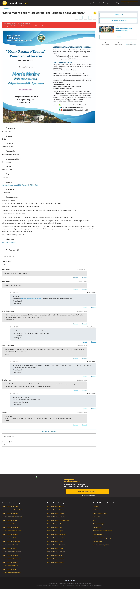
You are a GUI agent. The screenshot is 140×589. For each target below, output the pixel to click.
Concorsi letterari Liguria (55, 530)
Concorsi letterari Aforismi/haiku (12, 510)
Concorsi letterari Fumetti (10, 545)
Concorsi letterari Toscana (55, 559)
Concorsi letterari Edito (9, 520)
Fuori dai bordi (97, 541)
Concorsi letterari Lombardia (56, 534)
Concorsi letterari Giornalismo (11, 551)
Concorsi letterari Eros (9, 524)
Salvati (98, 3)
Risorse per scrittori (108, 3)
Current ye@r (7, 261)
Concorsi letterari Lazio (54, 527)
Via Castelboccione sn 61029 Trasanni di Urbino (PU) (20, 185)
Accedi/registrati (89, 2)
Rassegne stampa (98, 524)
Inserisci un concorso (130, 3)
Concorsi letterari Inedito (10, 562)
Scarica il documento (9, 242)
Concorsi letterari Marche (55, 538)
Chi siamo (96, 506)
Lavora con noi (97, 527)
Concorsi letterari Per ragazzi (11, 572)
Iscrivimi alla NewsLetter (87, 491)
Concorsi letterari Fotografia (11, 541)
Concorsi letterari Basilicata (56, 510)
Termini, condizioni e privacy (102, 538)
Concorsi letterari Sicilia (54, 555)
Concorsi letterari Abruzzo (55, 506)
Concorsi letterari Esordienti (11, 527)
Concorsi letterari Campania (56, 516)
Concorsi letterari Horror (10, 555)
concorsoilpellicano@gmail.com (30, 299)
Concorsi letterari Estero (55, 524)
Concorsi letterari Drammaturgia (12, 516)
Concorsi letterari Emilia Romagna (58, 520)
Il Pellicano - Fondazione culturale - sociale (123, 29)
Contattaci (96, 510)
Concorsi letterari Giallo (9, 548)
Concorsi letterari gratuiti (101, 545)
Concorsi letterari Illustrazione (11, 559)
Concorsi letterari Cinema (10, 513)
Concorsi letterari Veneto (55, 562)
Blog (117, 3)
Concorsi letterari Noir (9, 569)
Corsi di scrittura (98, 534)
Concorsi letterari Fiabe (9, 538)
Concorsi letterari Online (55, 541)
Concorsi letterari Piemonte (56, 545)
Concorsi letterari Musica (10, 565)
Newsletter (96, 516)
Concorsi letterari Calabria (55, 513)
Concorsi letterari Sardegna (56, 551)
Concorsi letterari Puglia (55, 548)
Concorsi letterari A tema (10, 506)
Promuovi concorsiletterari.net (102, 530)
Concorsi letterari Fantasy (10, 534)
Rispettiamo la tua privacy (88, 495)
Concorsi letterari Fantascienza (12, 530)
